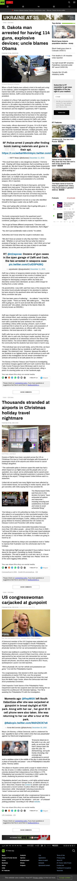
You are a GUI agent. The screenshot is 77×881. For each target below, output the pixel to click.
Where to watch (43, 860)
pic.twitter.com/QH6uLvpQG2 (50, 153)
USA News (10, 22)
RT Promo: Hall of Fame (64, 863)
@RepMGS (28, 698)
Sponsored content (44, 865)
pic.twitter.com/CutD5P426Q (26, 264)
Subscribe (61, 112)
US (36, 572)
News (3, 855)
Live (39, 855)
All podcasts (71, 198)
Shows (22, 863)
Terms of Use (61, 855)
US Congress (7, 815)
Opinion (22, 858)
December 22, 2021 (39, 728)
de (13, 845)
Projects (22, 865)
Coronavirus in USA (9, 572)
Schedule (41, 863)
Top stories (56, 23)
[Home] (2, 2)
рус (10, 845)
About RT (59, 860)
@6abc (8, 723)
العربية (3, 845)
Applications (42, 858)
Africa (4, 865)
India (3, 868)
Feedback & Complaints (64, 868)
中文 (20, 845)
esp (7, 845)
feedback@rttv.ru (33, 385)
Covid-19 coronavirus (26, 572)
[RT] (30, 846)
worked (28, 785)
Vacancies (60, 870)
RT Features (57, 122)
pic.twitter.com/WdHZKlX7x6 (30, 723)
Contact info (60, 865)
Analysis (23, 855)
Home (4, 22)
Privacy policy (61, 858)
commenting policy (21, 383)
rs (17, 845)
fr (15, 845)
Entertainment (24, 860)
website (37, 802)
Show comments (26, 392)
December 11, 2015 (37, 158)
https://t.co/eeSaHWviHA (17, 153)
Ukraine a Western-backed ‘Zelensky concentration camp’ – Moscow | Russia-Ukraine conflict (39, 10)
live (9, 2)
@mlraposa (14, 254)
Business (5, 863)
